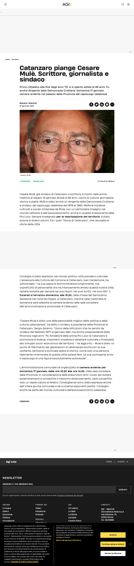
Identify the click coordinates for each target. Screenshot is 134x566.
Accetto (113, 535)
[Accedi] (128, 4)
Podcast (39, 514)
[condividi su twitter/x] (96, 104)
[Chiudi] (130, 544)
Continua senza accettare (113, 544)
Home (7, 59)
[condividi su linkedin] (102, 104)
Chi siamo (73, 508)
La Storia (72, 514)
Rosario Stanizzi (28, 103)
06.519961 (109, 520)
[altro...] (112, 104)
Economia (7, 514)
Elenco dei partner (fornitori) (68, 540)
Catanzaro (25, 181)
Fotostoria (40, 511)
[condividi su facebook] (91, 104)
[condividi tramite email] (107, 104)
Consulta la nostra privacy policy (24, 562)
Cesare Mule (38, 181)
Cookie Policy (74, 520)
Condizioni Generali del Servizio (70, 495)
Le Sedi (71, 511)
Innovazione (8, 520)
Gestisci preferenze (113, 553)
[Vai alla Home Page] (67, 4)
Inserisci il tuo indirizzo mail (18, 484)
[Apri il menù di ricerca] (122, 4)
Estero (6, 511)
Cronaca (7, 508)
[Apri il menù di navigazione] (5, 4)
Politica (15, 59)
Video (38, 508)
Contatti (72, 517)
